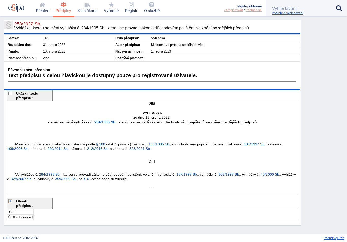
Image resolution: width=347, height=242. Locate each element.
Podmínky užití (334, 238)
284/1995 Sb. (105, 122)
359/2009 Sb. (66, 179)
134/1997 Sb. (254, 144)
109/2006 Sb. (18, 149)
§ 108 (100, 144)
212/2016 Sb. (98, 149)
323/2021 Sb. (140, 149)
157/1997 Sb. (187, 174)
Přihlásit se (254, 10)
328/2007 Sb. (22, 179)
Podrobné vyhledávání (287, 13)
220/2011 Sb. (58, 149)
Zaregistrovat (233, 10)
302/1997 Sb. (229, 174)
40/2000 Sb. (270, 174)
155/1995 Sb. (159, 144)
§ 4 (86, 179)
